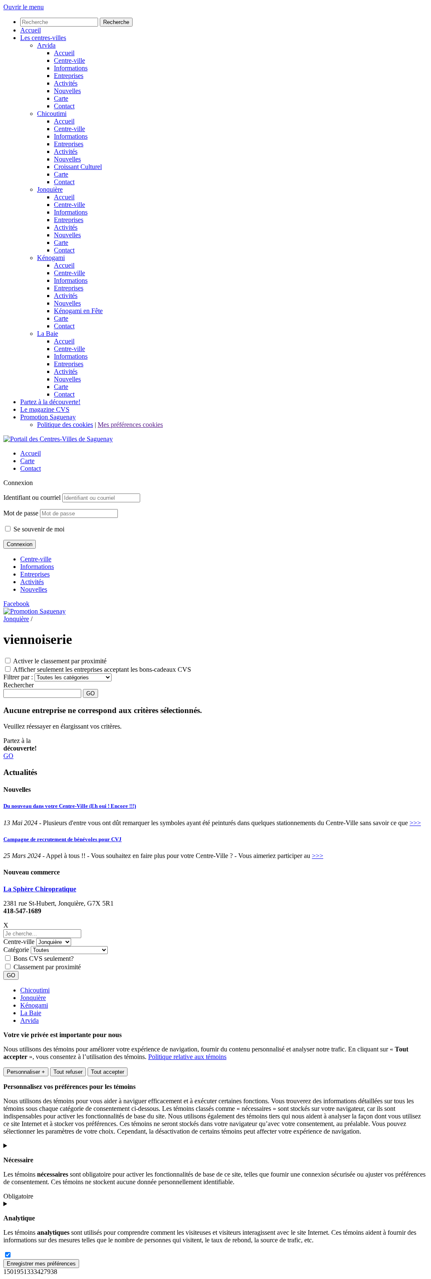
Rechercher (18, 685)
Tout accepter (107, 1072)
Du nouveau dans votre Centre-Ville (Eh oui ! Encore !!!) (69, 806)
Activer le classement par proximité (59, 661)
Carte (27, 460)
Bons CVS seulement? (43, 958)
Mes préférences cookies (130, 424)
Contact (30, 468)
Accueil (30, 453)
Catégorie (16, 949)
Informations (37, 566)
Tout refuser (67, 1072)
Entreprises (35, 574)
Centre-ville (35, 559)
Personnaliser (26, 1072)
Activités (32, 581)
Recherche (116, 22)
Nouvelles (33, 589)
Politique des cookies (65, 424)
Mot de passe (20, 513)
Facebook (16, 603)
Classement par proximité (47, 967)
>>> (415, 822)
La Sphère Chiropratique (39, 889)
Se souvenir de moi (38, 529)
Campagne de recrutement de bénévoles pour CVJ (62, 839)
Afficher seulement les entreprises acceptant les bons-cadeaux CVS (102, 669)
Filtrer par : (18, 677)
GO (8, 755)
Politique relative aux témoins (187, 1056)
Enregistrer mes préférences (41, 1263)
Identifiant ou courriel (32, 497)
